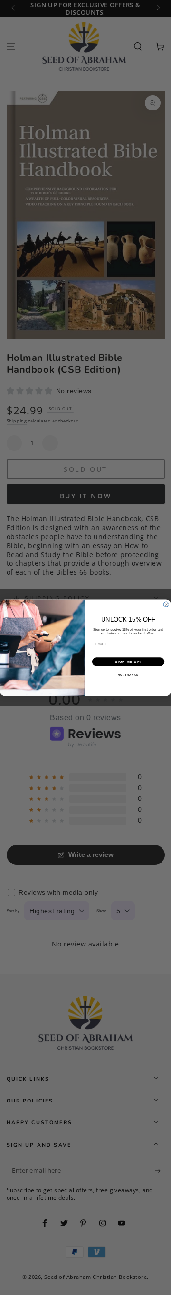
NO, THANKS (128, 674)
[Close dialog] (166, 604)
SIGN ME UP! (128, 661)
